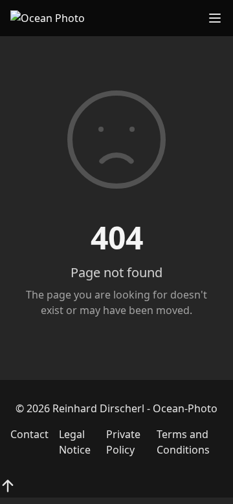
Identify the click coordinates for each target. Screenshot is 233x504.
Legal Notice (75, 442)
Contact (29, 434)
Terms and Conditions (183, 442)
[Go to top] (8, 486)
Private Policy (123, 442)
